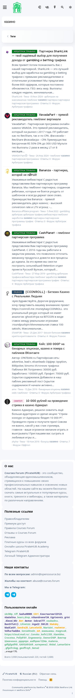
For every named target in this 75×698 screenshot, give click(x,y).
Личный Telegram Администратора (27, 555)
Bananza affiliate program (25, 211)
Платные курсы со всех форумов (25, 542)
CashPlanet (18, 273)
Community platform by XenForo (42, 687)
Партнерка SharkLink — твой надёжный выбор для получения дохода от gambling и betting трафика (40, 55)
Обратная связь (48, 673)
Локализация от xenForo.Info (16, 690)
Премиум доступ (15, 523)
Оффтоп (25, 445)
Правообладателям (17, 518)
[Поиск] (62, 7)
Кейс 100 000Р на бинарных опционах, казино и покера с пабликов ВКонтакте (38, 348)
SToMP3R (17, 332)
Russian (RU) (29, 673)
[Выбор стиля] (70, 7)
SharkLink (17, 96)
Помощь (42, 679)
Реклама (10, 537)
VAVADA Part (18, 155)
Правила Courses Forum (20, 528)
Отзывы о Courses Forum (20, 532)
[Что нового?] (55, 7)
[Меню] (5, 7)
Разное (62, 336)
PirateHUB (11, 673)
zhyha (15, 441)
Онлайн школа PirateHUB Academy (27, 546)
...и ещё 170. (11, 651)
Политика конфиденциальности (19, 679)
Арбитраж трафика (22, 106)
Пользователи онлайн (21, 607)
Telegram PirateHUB (17, 551)
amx (14, 389)
